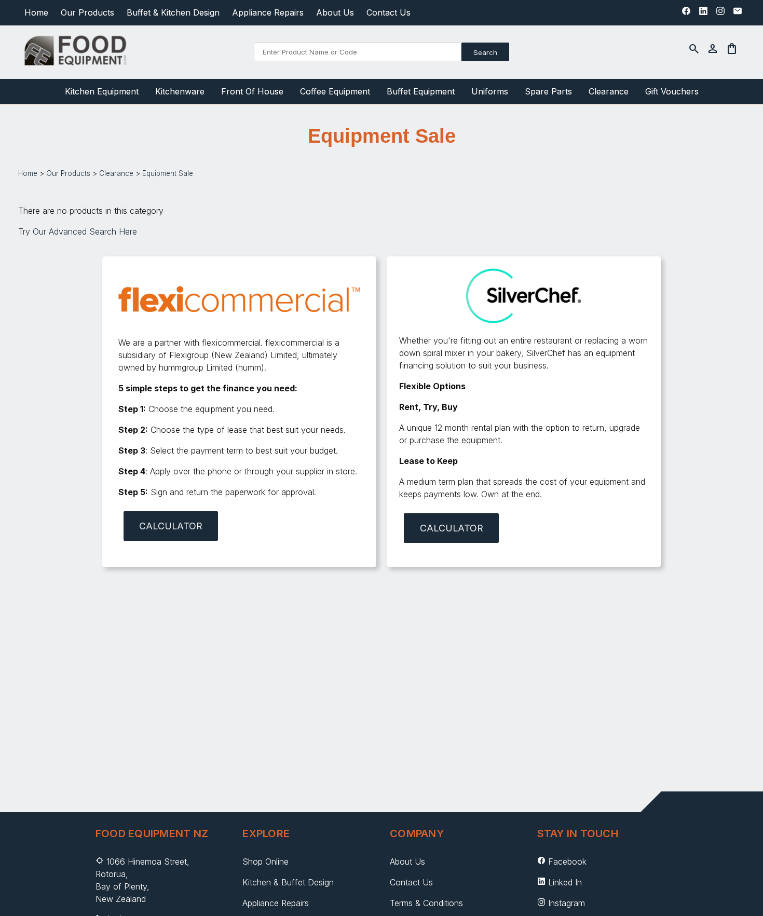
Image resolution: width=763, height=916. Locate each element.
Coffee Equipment (335, 91)
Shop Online (265, 861)
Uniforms (489, 91)
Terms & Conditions (426, 903)
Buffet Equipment (421, 91)
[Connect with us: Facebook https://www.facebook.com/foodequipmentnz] (686, 13)
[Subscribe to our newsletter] (737, 13)
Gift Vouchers (672, 91)
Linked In (565, 882)
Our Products (87, 12)
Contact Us (388, 12)
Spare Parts (548, 91)
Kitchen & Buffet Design (288, 882)
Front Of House (252, 91)
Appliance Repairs (268, 12)
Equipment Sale (167, 173)
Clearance (609, 91)
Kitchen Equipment (102, 91)
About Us (335, 12)
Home (36, 12)
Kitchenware (180, 91)
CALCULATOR (170, 526)
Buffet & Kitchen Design (173, 12)
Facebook (567, 861)
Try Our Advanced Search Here (77, 231)
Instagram (566, 903)
